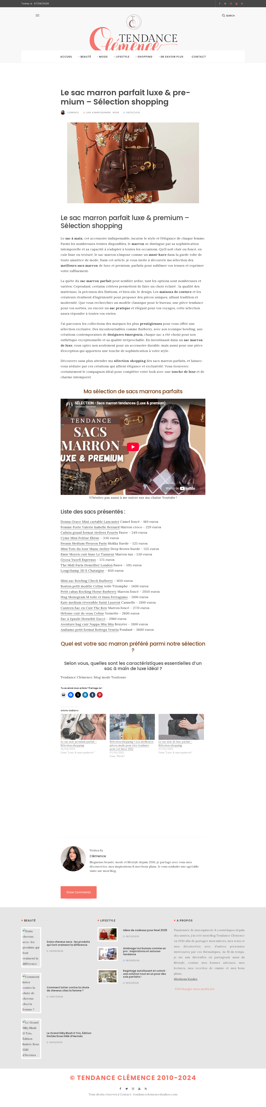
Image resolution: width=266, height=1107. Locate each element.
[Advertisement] (133, 789)
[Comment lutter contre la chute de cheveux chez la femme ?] (31, 993)
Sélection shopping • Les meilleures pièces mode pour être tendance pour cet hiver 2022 (131, 745)
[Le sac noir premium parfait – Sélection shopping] (83, 727)
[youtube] (236, 3)
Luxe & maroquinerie (98, 112)
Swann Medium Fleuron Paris (84, 543)
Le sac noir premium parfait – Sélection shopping (79, 743)
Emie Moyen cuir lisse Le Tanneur (87, 554)
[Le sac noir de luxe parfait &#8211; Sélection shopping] (181, 727)
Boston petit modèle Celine (82, 586)
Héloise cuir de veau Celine (82, 613)
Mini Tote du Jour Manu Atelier (85, 549)
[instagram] (231, 3)
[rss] (242, 3)
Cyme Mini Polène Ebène (80, 538)
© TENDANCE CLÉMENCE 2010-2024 (133, 1077)
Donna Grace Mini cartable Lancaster (90, 522)
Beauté (86, 57)
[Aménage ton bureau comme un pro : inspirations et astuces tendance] (108, 953)
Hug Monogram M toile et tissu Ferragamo (94, 597)
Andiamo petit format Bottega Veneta (90, 629)
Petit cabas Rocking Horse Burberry (89, 591)
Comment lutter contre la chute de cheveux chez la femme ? (68, 989)
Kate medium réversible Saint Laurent (90, 602)
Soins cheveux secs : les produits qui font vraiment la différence (68, 943)
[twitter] (225, 3)
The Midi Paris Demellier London (87, 565)
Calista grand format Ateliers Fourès (89, 532)
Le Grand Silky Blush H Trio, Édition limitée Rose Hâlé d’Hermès (69, 1034)
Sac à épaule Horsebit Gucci (83, 619)
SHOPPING (145, 57)
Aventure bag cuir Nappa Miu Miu (87, 624)
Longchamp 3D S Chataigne (82, 570)
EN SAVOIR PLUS (172, 57)
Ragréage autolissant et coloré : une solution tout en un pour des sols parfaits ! (144, 974)
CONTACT (199, 57)
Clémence (73, 112)
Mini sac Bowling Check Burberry (87, 581)
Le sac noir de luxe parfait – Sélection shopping (175, 743)
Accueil (66, 57)
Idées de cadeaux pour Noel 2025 (145, 930)
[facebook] (219, 3)
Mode (103, 57)
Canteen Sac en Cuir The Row (84, 608)
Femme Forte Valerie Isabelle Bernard (90, 527)
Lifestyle (122, 57)
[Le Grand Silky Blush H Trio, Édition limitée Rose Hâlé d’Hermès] (31, 1038)
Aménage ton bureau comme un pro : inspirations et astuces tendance (144, 951)
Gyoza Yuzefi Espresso (78, 560)
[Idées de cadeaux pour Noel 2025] (108, 934)
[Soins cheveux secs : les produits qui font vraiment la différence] (31, 947)
